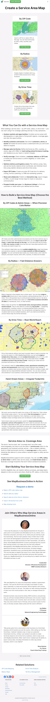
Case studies (22, 684)
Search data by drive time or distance (16, 497)
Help (35, 683)
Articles (35, 684)
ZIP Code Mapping (8, 668)
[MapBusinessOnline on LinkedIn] (10, 677)
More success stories (25, 656)
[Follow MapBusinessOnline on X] (7, 677)
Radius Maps (6, 672)
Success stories (22, 683)
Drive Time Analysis (31, 668)
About (6, 683)
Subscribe (6, 1)
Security (6, 686)
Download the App (8, 690)
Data (6, 694)
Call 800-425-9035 (42, 676)
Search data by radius (11, 493)
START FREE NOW (15, 1)
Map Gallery (7, 688)
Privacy (6, 684)
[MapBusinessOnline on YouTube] (13, 677)
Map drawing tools (10, 504)
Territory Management (32, 672)
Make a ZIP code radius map (13, 490)
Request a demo (25, 486)
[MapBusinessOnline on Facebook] (5, 677)
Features (6, 692)
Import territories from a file (13, 501)
